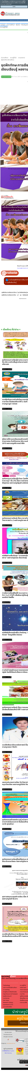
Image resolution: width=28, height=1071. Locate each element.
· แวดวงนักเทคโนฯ (7, 1007)
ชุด (20, 295)
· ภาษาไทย (22, 994)
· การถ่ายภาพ (6, 998)
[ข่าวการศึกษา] (10, 24)
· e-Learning (6, 990)
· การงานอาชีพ (23, 1003)
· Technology (6, 985)
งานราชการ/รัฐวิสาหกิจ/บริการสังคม (13, 59)
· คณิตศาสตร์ (22, 988)
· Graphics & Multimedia (10, 992)
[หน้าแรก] (3, 24)
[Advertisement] (14, 957)
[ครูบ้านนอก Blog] (18, 24)
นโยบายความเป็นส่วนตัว (6, 4)
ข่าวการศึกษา (4, 58)
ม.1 (18, 295)
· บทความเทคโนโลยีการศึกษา (10, 988)
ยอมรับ (14, 6)
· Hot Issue (6, 1000)
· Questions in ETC (8, 1005)
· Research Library (8, 1003)
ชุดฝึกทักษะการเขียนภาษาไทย (9, 295)
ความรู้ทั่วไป (13, 58)
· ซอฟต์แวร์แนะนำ (7, 996)
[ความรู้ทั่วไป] (4, 27)
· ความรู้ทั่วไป (22, 985)
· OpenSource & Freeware (10, 994)
